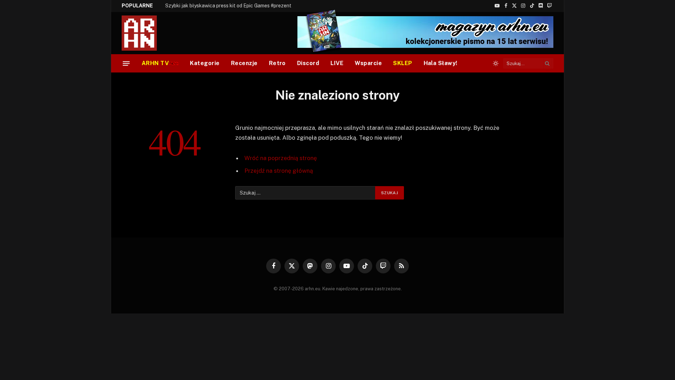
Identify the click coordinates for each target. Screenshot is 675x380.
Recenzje (244, 63)
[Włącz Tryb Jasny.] (495, 63)
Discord (308, 63)
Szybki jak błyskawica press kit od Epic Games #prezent (228, 5)
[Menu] (126, 63)
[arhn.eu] (144, 33)
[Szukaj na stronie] (547, 63)
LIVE (336, 63)
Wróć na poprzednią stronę (280, 158)
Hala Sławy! (440, 63)
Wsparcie (368, 63)
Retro (277, 63)
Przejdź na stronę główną (278, 170)
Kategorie (204, 63)
